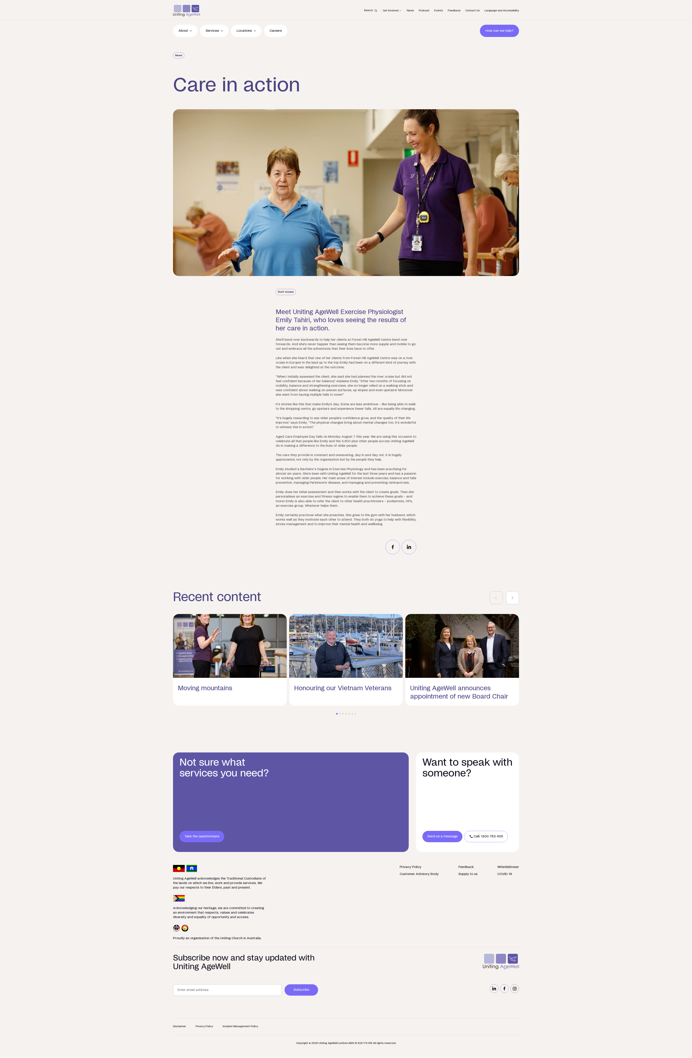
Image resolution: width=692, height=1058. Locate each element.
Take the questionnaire (201, 836)
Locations (244, 30)
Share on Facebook (392, 547)
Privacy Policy (410, 867)
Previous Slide (496, 597)
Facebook (504, 988)
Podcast (424, 10)
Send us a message (442, 836)
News (410, 10)
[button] (337, 714)
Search (368, 10)
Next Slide (512, 597)
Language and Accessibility (502, 10)
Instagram (514, 988)
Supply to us (468, 874)
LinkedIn (494, 988)
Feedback (454, 10)
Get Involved (390, 10)
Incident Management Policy (240, 1026)
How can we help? (499, 30)
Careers (276, 30)
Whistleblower (508, 867)
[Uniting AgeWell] (186, 10)
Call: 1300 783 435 (488, 836)
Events (438, 10)
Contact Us (472, 10)
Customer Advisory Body (419, 874)
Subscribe (301, 989)
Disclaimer (179, 1026)
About (183, 30)
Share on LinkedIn (409, 547)
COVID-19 (504, 874)
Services (212, 30)
